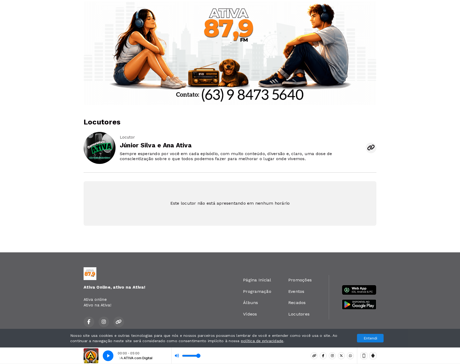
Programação (257, 291)
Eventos (296, 291)
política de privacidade (262, 341)
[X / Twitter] (341, 355)
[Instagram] (332, 355)
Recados (297, 302)
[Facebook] (323, 355)
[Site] (314, 355)
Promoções (300, 279)
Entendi (370, 338)
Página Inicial (257, 279)
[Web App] (363, 355)
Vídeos (250, 314)
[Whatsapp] (350, 355)
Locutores (299, 314)
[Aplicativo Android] (372, 355)
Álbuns (250, 302)
